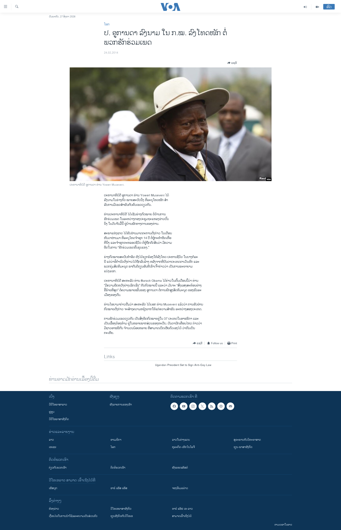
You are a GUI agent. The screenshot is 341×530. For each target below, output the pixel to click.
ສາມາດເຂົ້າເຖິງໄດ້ (182, 516)
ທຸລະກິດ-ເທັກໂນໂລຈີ (183, 447)
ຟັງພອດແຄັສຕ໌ (180, 468)
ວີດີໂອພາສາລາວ (58, 404)
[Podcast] (221, 406)
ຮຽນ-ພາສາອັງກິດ (243, 447)
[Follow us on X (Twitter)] (202, 406)
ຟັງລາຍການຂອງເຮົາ (121, 404)
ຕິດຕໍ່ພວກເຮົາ (118, 468)
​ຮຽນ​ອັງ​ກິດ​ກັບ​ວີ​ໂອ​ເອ (122, 516)
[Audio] (305, 7)
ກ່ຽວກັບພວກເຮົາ (58, 468)
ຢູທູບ (51, 412)
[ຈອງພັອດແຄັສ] (230, 406)
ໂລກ (107, 24)
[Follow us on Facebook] (174, 406)
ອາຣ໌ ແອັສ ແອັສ (119, 488)
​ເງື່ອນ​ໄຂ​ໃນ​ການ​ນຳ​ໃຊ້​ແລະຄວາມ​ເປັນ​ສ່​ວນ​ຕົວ (73, 516)
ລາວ (51, 440)
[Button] (232, 62)
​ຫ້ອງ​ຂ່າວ (54, 509)
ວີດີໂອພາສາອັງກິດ (59, 419)
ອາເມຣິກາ (116, 440)
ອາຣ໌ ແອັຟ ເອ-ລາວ (182, 509)
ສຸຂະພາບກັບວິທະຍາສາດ (247, 440)
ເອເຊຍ (52, 447)
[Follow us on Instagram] (193, 406)
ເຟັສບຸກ (53, 488)
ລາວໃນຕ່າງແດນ (181, 440)
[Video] (317, 7)
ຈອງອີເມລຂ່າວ (180, 488)
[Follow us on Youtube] (183, 406)
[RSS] (211, 406)
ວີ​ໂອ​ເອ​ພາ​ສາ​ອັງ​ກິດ (121, 509)
